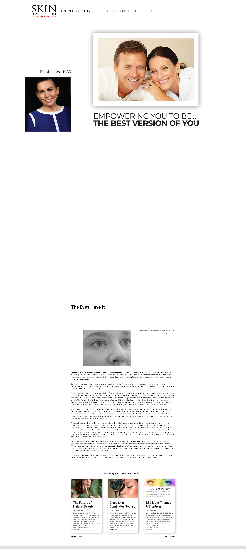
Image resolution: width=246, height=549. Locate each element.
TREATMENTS (101, 11)
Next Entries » (170, 537)
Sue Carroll (79, 510)
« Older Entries (76, 537)
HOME (64, 11)
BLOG (114, 11)
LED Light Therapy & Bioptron (158, 504)
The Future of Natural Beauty (83, 504)
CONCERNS (86, 11)
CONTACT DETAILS (127, 11)
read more (76, 530)
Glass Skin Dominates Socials (122, 504)
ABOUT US (74, 11)
